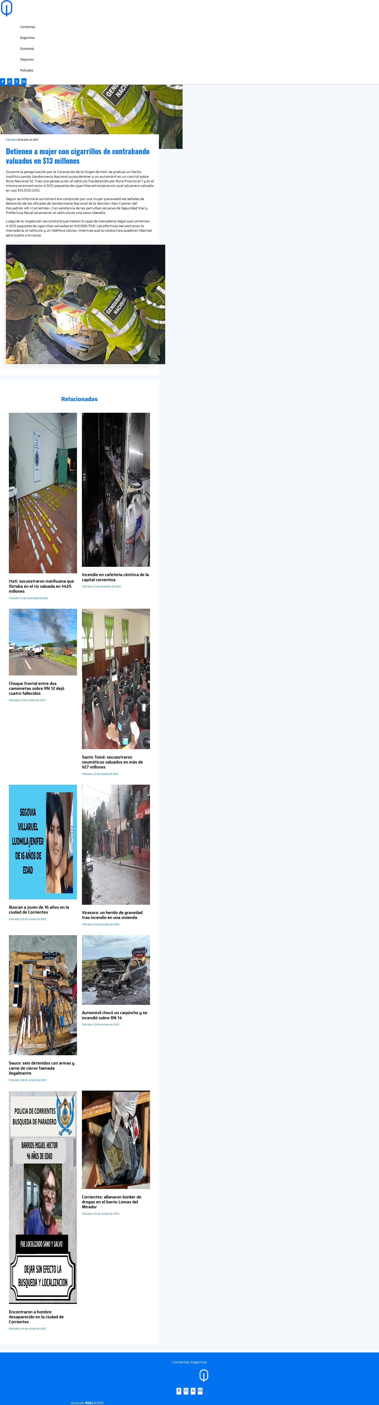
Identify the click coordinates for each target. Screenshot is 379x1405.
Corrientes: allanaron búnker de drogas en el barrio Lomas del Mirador (111, 1202)
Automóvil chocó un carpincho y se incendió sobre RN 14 (114, 1015)
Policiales (26, 70)
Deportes (27, 59)
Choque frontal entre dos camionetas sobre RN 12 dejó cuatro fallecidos (36, 688)
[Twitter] (16, 82)
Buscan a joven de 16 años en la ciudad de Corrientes (39, 909)
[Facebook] (2, 82)
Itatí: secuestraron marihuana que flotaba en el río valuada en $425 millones (41, 586)
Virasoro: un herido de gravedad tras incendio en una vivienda (112, 915)
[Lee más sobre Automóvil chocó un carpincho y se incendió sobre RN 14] (116, 1003)
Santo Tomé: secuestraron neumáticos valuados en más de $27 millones (112, 762)
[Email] (23, 82)
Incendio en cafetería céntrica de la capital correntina (115, 577)
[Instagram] (9, 82)
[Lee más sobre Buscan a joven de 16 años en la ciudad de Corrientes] (43, 898)
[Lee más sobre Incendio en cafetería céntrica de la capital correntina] (116, 565)
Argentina (27, 37)
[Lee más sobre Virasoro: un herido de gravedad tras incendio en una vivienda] (116, 903)
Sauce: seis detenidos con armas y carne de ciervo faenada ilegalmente (41, 1068)
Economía (27, 48)
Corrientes (27, 27)
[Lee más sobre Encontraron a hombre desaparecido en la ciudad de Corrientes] (43, 1302)
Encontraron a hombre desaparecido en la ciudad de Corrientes (36, 1317)
